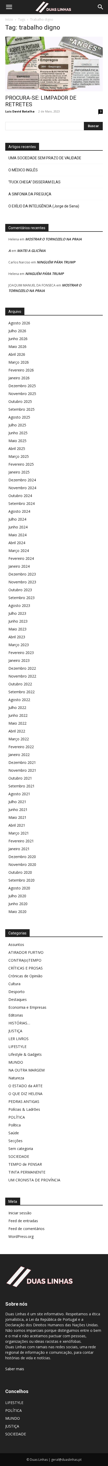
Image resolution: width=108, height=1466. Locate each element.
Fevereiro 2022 (21, 746)
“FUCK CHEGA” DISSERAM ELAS (34, 182)
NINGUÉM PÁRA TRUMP (56, 262)
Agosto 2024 (19, 511)
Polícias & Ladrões (24, 1109)
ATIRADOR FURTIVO (26, 952)
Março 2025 (18, 456)
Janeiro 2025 (19, 472)
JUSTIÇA (15, 1030)
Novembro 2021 (22, 770)
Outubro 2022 (20, 683)
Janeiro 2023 (19, 660)
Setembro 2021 (21, 785)
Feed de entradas (23, 1220)
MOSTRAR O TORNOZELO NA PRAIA (53, 239)
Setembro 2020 (21, 880)
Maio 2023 (17, 629)
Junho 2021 (18, 809)
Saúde (13, 1132)
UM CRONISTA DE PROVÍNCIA (34, 1179)
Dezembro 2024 (22, 479)
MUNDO (15, 1062)
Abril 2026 (16, 354)
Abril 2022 (16, 731)
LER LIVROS (18, 1038)
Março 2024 (18, 550)
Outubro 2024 (20, 495)
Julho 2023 (17, 613)
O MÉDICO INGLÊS (23, 170)
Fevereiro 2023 (21, 652)
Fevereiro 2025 (21, 464)
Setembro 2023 (21, 597)
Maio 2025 (17, 440)
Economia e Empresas (27, 1007)
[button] (9, 7)
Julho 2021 (17, 801)
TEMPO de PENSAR (25, 1164)
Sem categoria (20, 1148)
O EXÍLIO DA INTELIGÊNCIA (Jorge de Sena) (43, 206)
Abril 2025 (16, 448)
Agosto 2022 (19, 699)
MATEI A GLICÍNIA (31, 250)
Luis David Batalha (20, 111)
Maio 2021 (17, 817)
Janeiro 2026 (19, 377)
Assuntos (16, 944)
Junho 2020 (18, 903)
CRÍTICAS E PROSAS (25, 968)
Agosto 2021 (19, 793)
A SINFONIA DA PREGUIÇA (29, 194)
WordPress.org (21, 1236)
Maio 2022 (17, 723)
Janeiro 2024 (19, 566)
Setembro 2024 (21, 503)
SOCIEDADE (18, 1156)
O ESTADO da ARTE (25, 1085)
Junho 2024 (18, 527)
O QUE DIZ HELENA (25, 1093)
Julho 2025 (17, 424)
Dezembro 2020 (22, 856)
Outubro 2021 (20, 778)
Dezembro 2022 (22, 668)
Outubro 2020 (20, 872)
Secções (15, 1140)
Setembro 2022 (21, 691)
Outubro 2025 (20, 401)
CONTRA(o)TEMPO (24, 960)
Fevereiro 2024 (21, 558)
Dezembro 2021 (22, 762)
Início (9, 19)
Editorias (15, 1015)
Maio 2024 (17, 534)
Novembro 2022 (22, 676)
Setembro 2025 (21, 409)
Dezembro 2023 (22, 574)
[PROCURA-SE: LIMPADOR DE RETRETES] (54, 64)
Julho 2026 (17, 330)
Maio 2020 (17, 911)
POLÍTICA (16, 1117)
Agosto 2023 (19, 605)
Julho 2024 (17, 519)
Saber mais (14, 1368)
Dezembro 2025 (22, 385)
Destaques (17, 999)
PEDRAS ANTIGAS (23, 1101)
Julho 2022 (17, 707)
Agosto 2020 (19, 888)
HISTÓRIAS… (19, 1022)
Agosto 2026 (19, 322)
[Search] (100, 7)
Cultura (14, 983)
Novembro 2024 (22, 487)
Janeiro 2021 (19, 848)
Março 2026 (18, 362)
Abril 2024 (16, 542)
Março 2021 (18, 833)
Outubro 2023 (20, 589)
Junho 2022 (18, 715)
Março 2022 (18, 738)
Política (14, 1125)
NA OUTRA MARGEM (26, 1070)
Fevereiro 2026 (21, 370)
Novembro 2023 (22, 581)
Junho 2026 (18, 338)
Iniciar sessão (19, 1212)
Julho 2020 (17, 895)
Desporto (16, 991)
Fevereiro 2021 (21, 840)
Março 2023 (18, 644)
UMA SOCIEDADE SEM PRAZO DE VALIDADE (44, 158)
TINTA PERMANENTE (26, 1172)
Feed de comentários (26, 1228)
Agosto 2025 (19, 417)
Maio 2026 (17, 346)
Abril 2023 (16, 636)
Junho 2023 (18, 621)
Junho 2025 (18, 432)
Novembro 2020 (22, 864)
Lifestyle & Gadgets (25, 1054)
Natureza (16, 1077)
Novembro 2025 (22, 393)
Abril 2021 (16, 825)
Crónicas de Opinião (25, 975)
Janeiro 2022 (19, 754)
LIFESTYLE (17, 1046)
